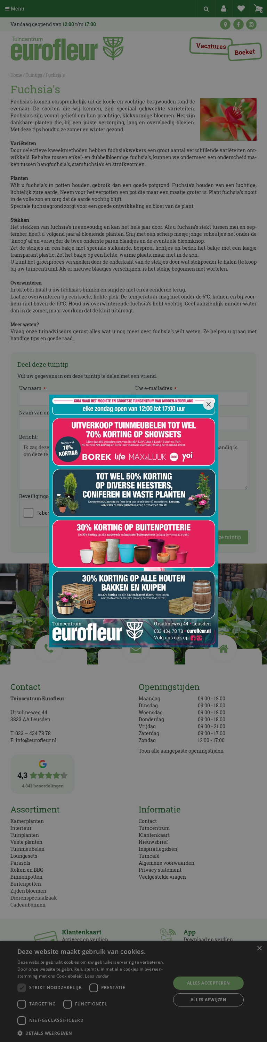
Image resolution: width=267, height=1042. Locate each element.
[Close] (208, 404)
